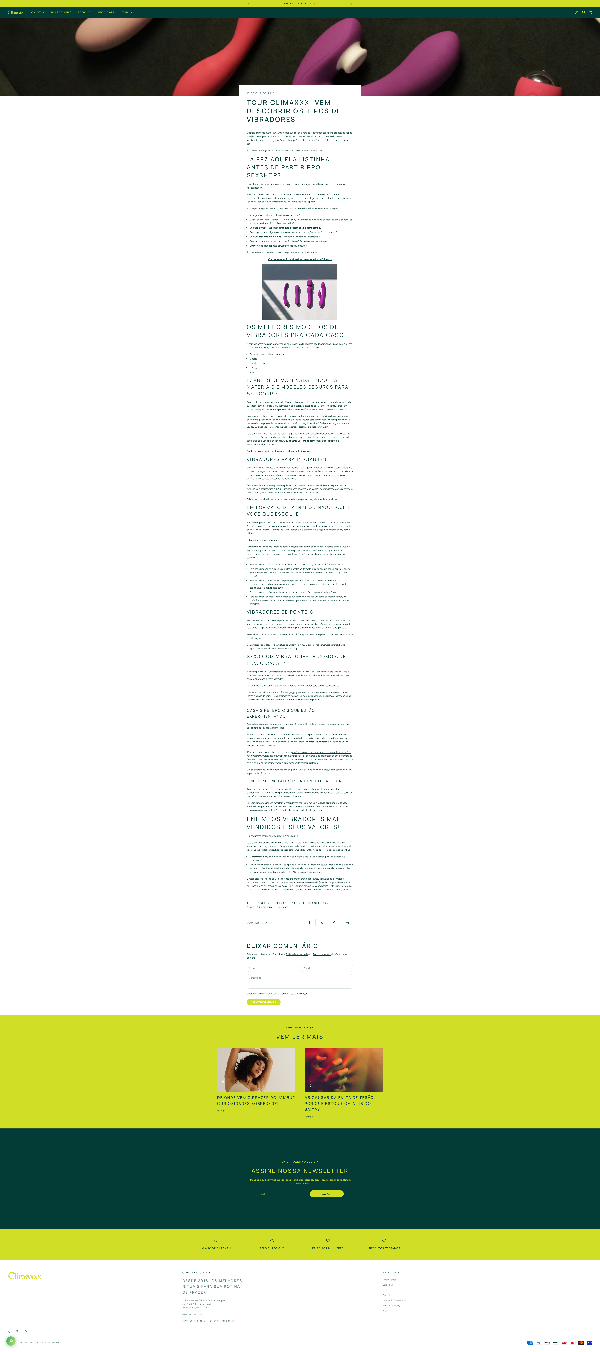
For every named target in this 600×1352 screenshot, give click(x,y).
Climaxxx (259, 401)
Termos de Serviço (392, 1305)
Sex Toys (37, 12)
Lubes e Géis (106, 12)
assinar (326, 1193)
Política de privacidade (297, 954)
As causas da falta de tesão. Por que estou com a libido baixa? (340, 1103)
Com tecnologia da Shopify (43, 1342)
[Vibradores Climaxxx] (300, 292)
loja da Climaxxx (276, 878)
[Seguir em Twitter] (9, 1331)
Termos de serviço (322, 954)
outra (274, 132)
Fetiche (84, 12)
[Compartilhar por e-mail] (347, 922)
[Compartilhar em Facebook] (309, 922)
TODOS (127, 12)
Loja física (388, 1284)
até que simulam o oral (267, 550)
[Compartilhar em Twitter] (322, 922)
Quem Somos (389, 1279)
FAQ (385, 1289)
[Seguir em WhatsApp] (25, 1331)
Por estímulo (61, 12)
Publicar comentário (263, 1001)
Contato (387, 1295)
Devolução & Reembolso (395, 1300)
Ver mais (221, 1110)
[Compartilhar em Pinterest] (334, 922)
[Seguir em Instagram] (17, 1331)
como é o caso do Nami (259, 695)
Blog (385, 1310)
